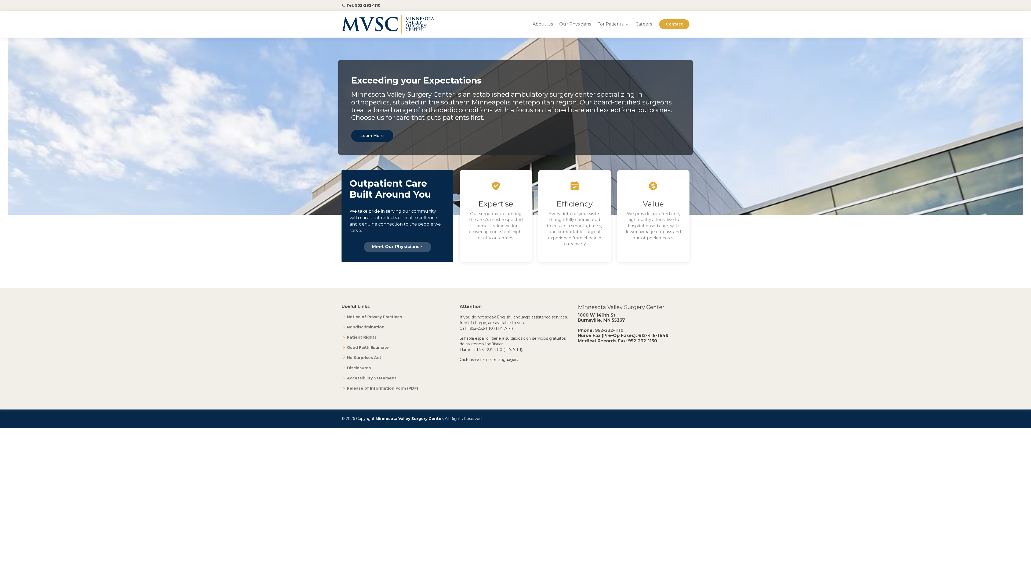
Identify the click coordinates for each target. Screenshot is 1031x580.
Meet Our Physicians (395, 246)
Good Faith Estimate (368, 347)
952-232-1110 (609, 330)
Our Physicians (575, 24)
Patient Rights (361, 337)
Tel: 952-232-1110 (363, 5)
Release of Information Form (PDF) (382, 388)
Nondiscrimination (365, 327)
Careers (644, 24)
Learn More (372, 135)
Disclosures (359, 368)
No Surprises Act (364, 358)
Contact (674, 24)
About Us (543, 24)
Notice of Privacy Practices (374, 317)
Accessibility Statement (371, 378)
